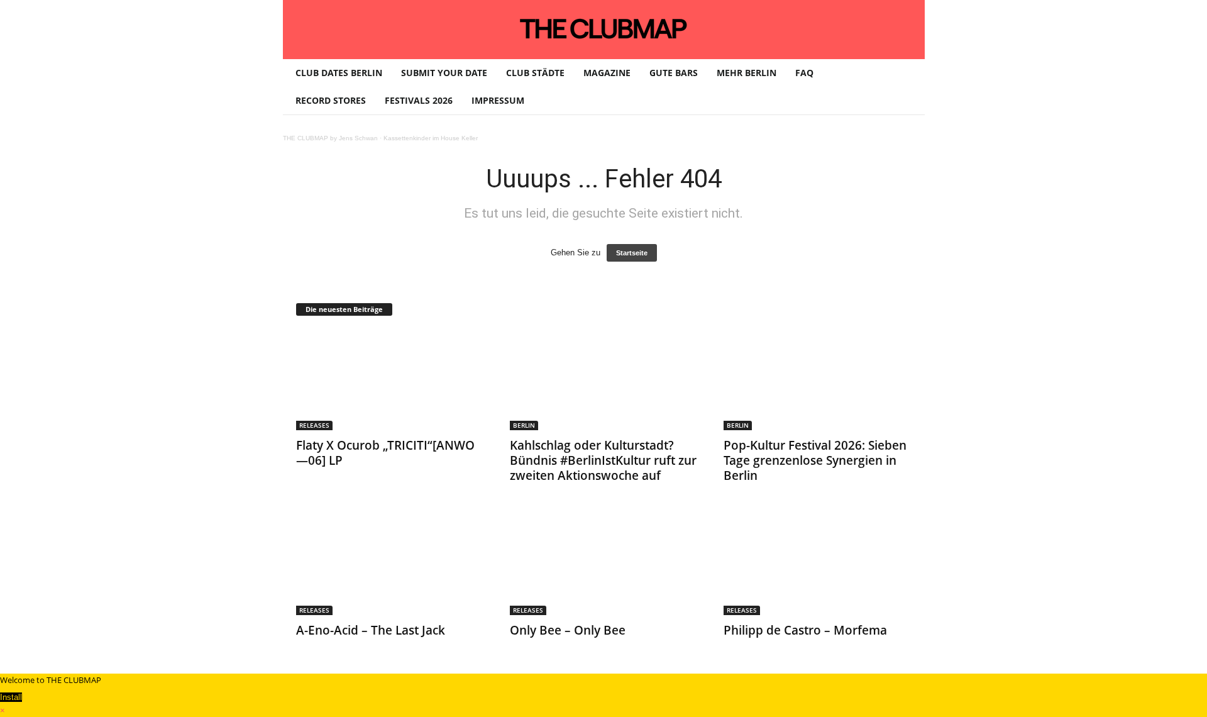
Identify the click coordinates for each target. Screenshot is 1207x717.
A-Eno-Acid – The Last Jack (370, 630)
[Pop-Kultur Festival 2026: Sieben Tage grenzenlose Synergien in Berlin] (818, 380)
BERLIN (524, 425)
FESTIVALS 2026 (419, 100)
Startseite (632, 253)
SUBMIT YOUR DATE (444, 73)
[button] (906, 87)
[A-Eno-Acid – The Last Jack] (390, 564)
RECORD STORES (330, 100)
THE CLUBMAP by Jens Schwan (330, 138)
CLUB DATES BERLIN (338, 73)
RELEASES (314, 425)
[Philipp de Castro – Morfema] (818, 564)
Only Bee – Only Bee (568, 630)
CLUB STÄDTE (535, 73)
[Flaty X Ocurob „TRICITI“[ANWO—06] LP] (390, 380)
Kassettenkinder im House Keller (430, 138)
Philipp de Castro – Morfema (805, 630)
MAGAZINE (607, 73)
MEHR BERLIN (746, 73)
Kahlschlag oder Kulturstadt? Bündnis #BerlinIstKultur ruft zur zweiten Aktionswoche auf (603, 460)
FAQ (804, 73)
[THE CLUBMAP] (604, 28)
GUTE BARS (673, 73)
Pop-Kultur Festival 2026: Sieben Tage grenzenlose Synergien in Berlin (815, 460)
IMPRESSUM (497, 100)
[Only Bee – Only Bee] (604, 564)
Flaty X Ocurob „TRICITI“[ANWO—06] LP (385, 453)
